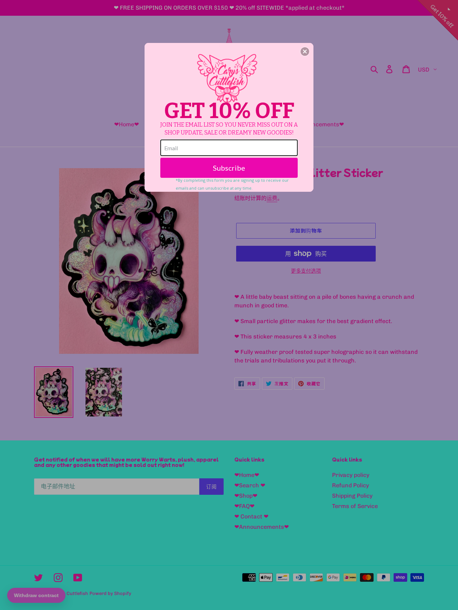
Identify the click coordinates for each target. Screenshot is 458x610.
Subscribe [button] (229, 168)
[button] (305, 51)
